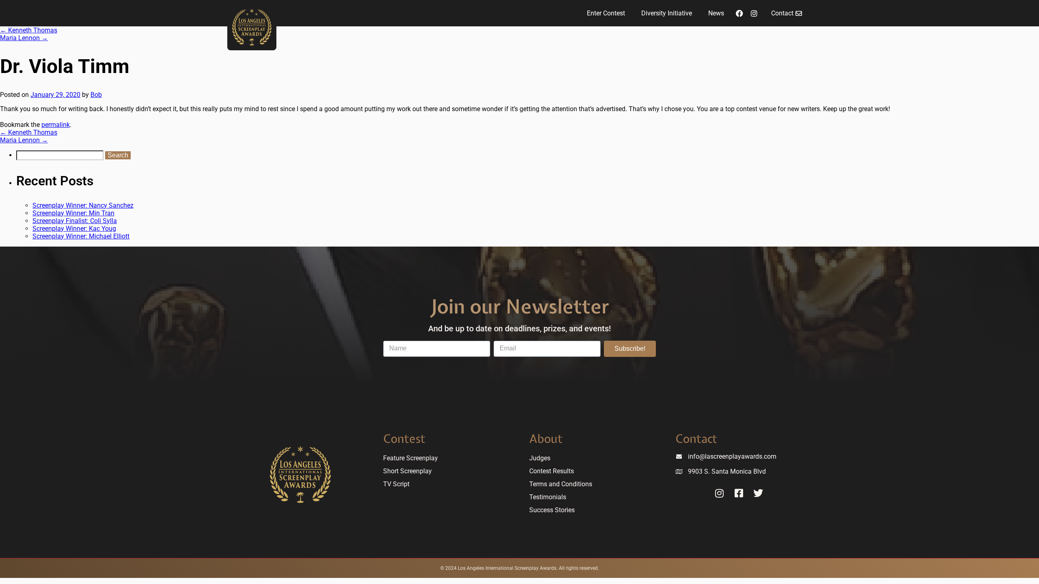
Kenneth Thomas (28, 30)
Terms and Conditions (560, 484)
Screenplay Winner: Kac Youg (74, 228)
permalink (55, 125)
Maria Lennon (24, 38)
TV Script (396, 484)
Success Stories (552, 510)
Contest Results (551, 471)
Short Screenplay (407, 471)
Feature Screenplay (410, 458)
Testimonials (547, 497)
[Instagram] (754, 13)
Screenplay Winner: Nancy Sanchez (83, 205)
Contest (404, 439)
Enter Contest (606, 13)
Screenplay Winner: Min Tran (73, 213)
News (716, 13)
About (546, 439)
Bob (96, 95)
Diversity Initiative (666, 13)
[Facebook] (739, 13)
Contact (696, 439)
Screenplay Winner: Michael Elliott (80, 236)
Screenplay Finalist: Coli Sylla (74, 221)
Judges (539, 458)
